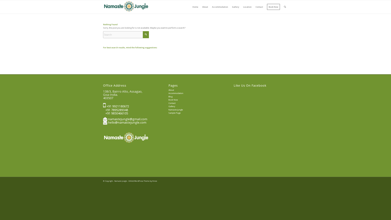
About (171, 90)
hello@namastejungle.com (127, 122)
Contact (171, 103)
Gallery (171, 106)
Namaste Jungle (175, 109)
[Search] (285, 7)
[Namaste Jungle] (126, 7)
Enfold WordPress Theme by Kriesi (143, 181)
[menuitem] (195, 7)
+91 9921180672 (117, 106)
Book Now (173, 99)
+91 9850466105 (115, 113)
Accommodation (175, 93)
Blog (170, 96)
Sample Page (174, 113)
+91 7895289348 (115, 110)
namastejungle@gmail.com (127, 119)
